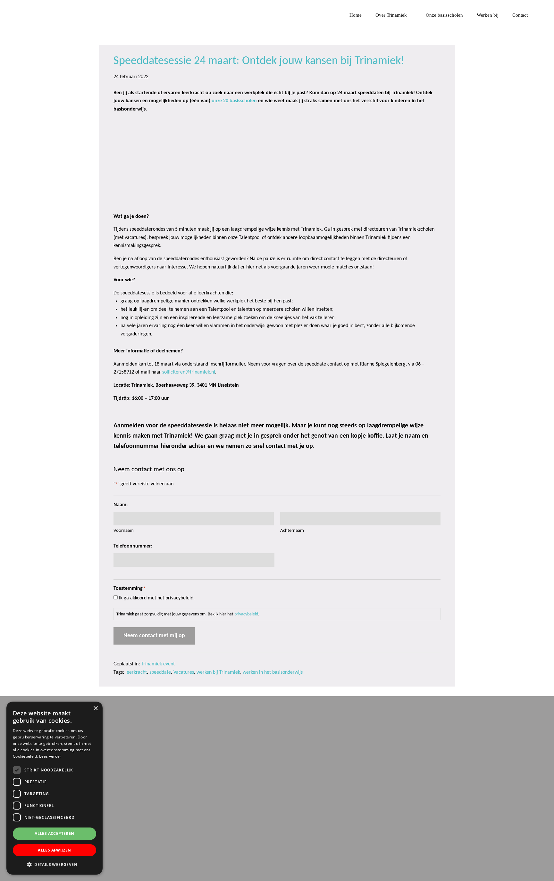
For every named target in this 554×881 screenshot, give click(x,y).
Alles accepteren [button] (54, 833)
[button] (54, 864)
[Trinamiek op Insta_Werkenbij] (140, 854)
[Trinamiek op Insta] (119, 854)
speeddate (160, 672)
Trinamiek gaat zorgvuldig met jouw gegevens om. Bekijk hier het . (187, 614)
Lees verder (50, 756)
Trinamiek (8, 6)
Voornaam (123, 530)
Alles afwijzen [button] (54, 850)
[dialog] (54, 788)
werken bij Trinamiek (218, 672)
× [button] (95, 708)
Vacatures (183, 672)
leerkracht (136, 672)
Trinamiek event (158, 664)
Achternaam (292, 530)
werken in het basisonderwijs (273, 672)
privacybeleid (246, 614)
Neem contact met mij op (154, 635)
